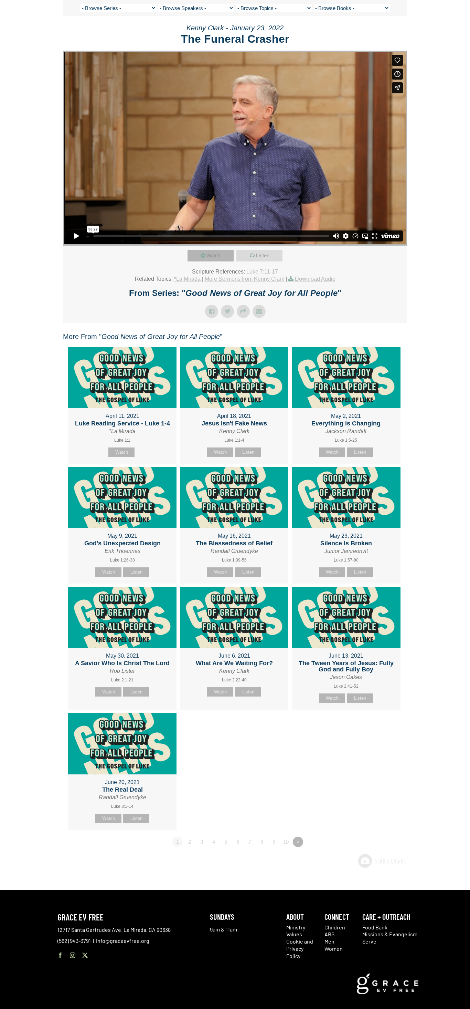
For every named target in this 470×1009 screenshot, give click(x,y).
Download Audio (315, 279)
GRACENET (428, 31)
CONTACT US (400, 31)
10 (286, 842)
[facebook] (60, 955)
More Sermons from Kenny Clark (244, 279)
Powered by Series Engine (381, 861)
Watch (213, 255)
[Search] (445, 32)
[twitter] (85, 955)
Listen (262, 255)
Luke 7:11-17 (262, 272)
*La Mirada (187, 279)
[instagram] (72, 955)
